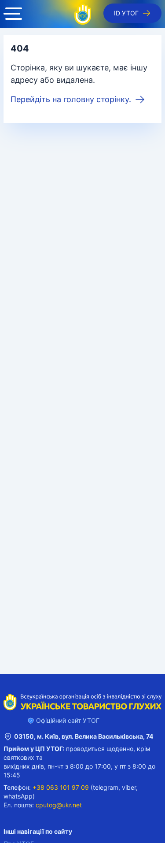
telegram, (106, 787)
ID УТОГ (126, 13)
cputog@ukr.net (59, 805)
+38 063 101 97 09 (61, 787)
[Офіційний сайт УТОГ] (82, 14)
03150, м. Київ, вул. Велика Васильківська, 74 (83, 736)
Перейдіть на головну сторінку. (71, 99)
